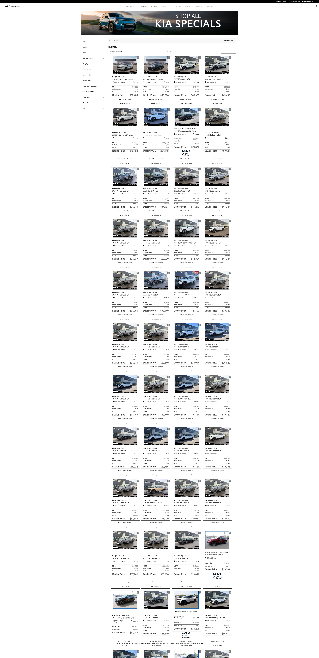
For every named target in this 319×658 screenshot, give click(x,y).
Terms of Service (144, 643)
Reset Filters (229, 40)
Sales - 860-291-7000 (281, 1)
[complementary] (314, 653)
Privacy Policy (155, 643)
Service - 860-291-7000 (295, 1)
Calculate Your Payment (125, 99)
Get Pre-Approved (125, 103)
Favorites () (170, 52)
